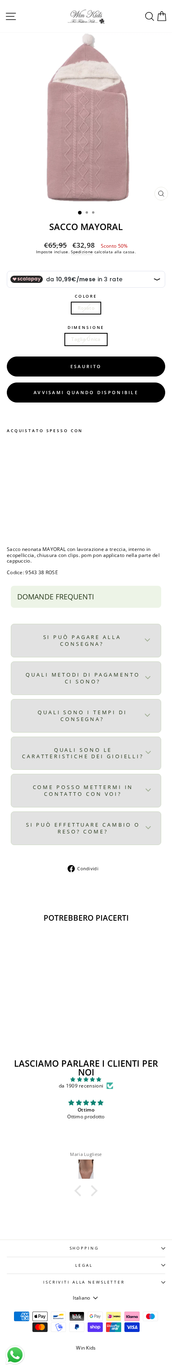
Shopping (84, 1248)
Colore (86, 296)
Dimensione (86, 327)
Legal (83, 1265)
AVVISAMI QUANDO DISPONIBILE (86, 392)
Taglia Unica (86, 339)
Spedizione (82, 251)
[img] (86, 1079)
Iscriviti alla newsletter (84, 1282)
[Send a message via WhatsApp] (15, 1355)
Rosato (86, 307)
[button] (80, 1190)
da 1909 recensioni (81, 1086)
